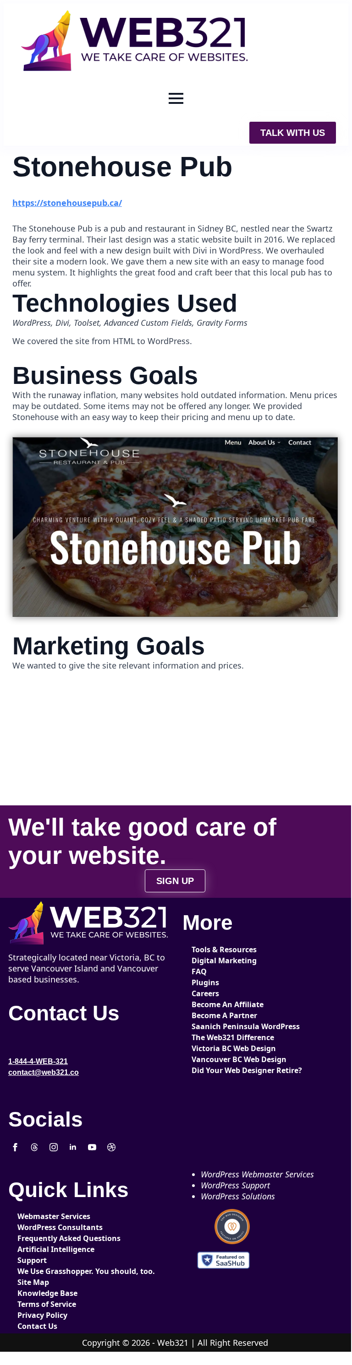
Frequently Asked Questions (48, 1238)
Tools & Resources (222, 949)
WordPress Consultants (48, 1227)
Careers (205, 993)
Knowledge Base (47, 1293)
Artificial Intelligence (48, 1249)
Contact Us (37, 1326)
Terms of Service (46, 1304)
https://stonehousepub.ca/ (67, 202)
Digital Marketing (222, 960)
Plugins (205, 982)
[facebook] (15, 1147)
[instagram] (53, 1147)
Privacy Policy (42, 1315)
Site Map (33, 1282)
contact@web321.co (43, 1072)
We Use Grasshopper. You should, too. (48, 1271)
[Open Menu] (176, 98)
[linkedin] (73, 1147)
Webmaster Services (48, 1216)
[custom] (34, 1147)
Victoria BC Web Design (222, 1048)
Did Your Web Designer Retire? (222, 1070)
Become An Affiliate (222, 1004)
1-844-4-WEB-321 (38, 1061)
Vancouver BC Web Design (222, 1059)
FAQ (199, 971)
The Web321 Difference (222, 1037)
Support (32, 1260)
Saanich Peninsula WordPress (222, 1026)
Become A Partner (222, 1015)
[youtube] (92, 1147)
